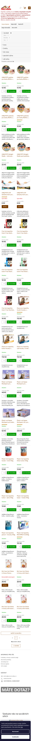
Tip (5, 40)
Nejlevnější (14, 24)
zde (22, 727)
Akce (6, 35)
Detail (5, 206)
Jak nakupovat (4, 662)
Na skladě (8, 33)
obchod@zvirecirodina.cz (9, 676)
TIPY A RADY (4, 666)
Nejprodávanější (6, 28)
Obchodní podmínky (6, 660)
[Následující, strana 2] (16, 637)
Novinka (7, 38)
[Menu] (29, 8)
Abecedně (14, 28)
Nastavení (15, 731)
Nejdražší (20, 24)
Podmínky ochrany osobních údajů (9, 657)
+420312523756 (7, 678)
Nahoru (16, 645)
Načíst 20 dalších (16, 633)
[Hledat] (20, 8)
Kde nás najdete (5, 664)
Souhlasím (15, 737)
